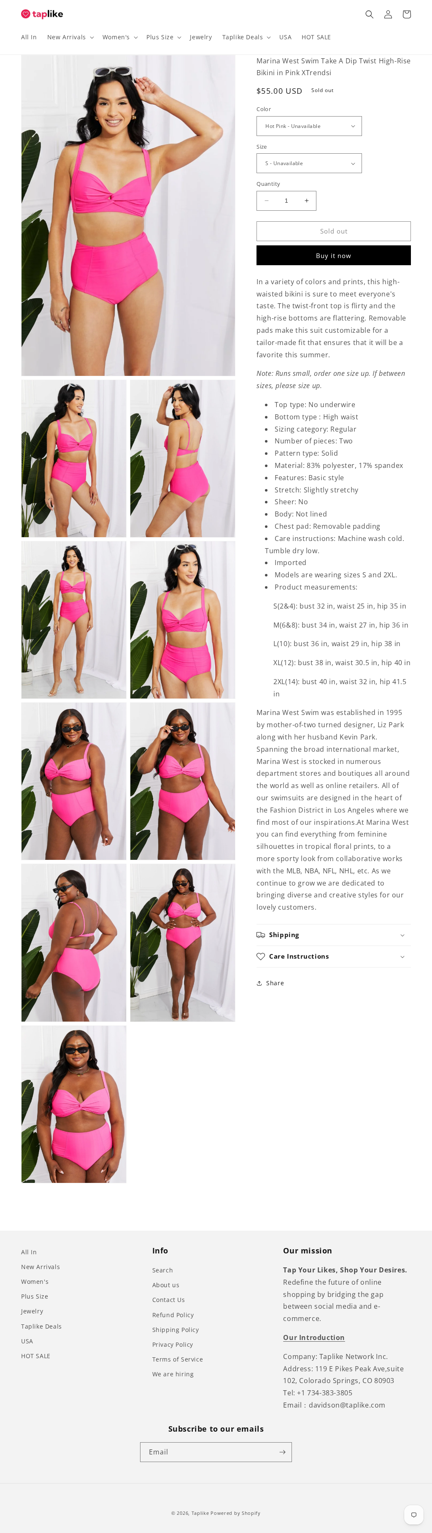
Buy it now (333, 255)
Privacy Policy (172, 1344)
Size (261, 146)
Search (162, 1270)
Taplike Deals (41, 1326)
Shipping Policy (175, 1330)
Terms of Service (177, 1359)
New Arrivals (40, 1267)
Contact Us (168, 1300)
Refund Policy (173, 1315)
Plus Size (34, 1296)
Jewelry (32, 1311)
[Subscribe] (282, 1452)
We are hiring (173, 1374)
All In (29, 1252)
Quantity (268, 184)
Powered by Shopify (236, 1513)
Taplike (200, 1513)
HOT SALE (36, 1356)
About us (166, 1285)
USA (27, 1341)
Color (263, 109)
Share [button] (275, 983)
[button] (69, 37)
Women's (35, 1282)
